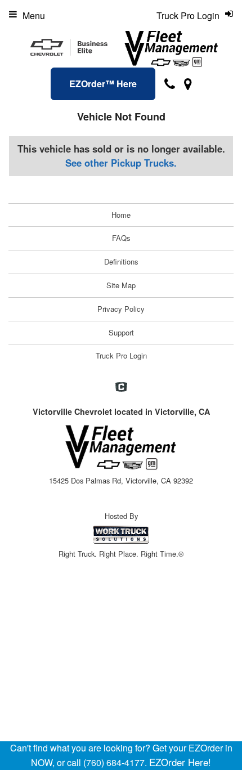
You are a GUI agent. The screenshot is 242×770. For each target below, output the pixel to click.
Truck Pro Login (121, 355)
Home (121, 214)
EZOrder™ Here (103, 83)
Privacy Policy (121, 308)
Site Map (121, 285)
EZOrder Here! (180, 762)
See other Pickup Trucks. (121, 162)
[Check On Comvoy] (121, 387)
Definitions (121, 261)
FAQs (121, 237)
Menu (34, 15)
